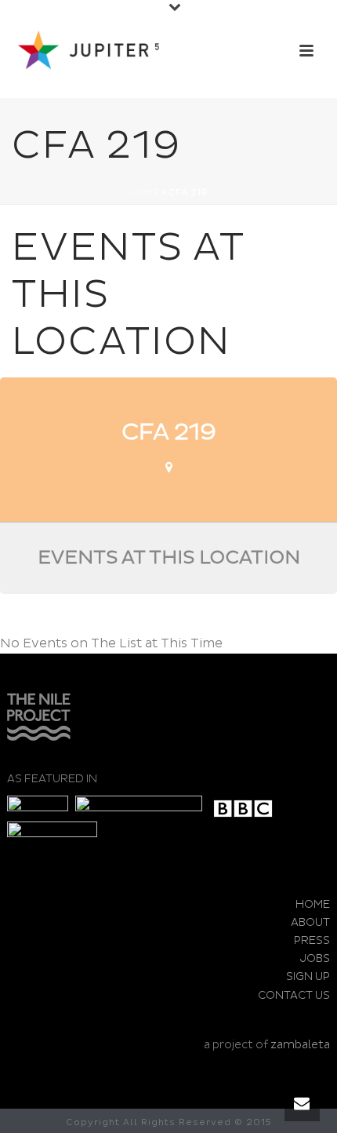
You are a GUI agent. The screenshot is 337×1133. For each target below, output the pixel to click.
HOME (312, 904)
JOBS (315, 958)
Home (144, 193)
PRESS (312, 940)
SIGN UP (308, 976)
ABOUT (310, 922)
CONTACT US (294, 995)
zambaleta (300, 1044)
